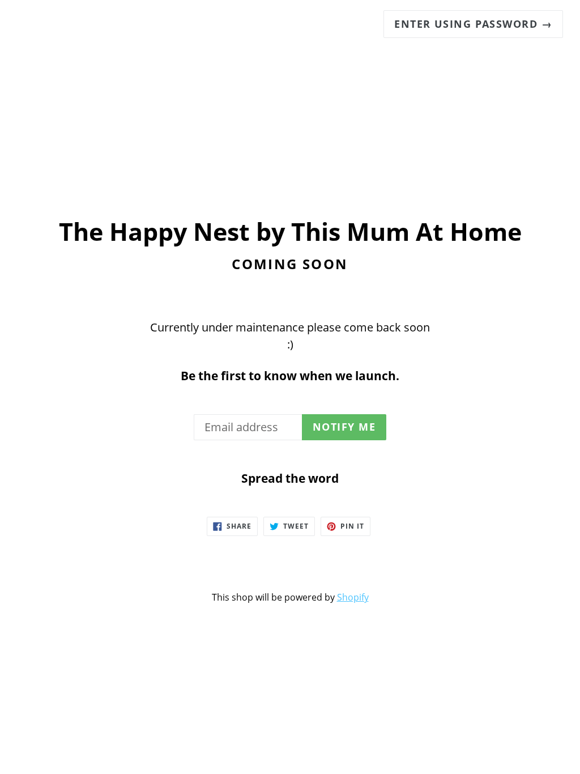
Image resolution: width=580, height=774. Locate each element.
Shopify (353, 597)
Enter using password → (473, 24)
